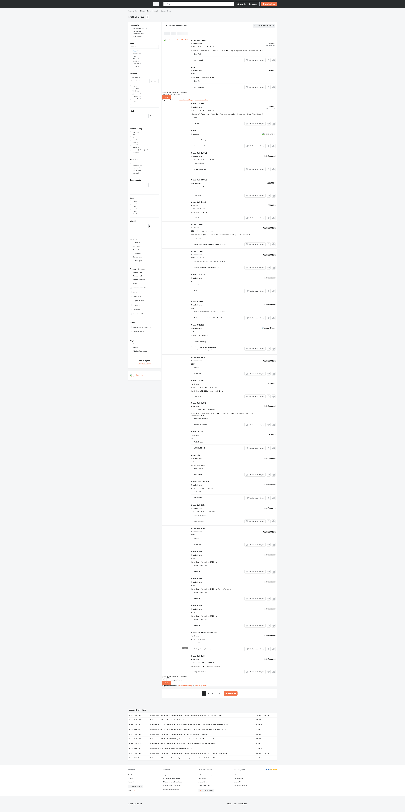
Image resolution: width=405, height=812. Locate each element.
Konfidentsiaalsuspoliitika (171, 778)
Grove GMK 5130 (135, 720)
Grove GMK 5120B (198, 202)
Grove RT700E (197, 251)
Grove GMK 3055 (135, 715)
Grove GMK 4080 (135, 734)
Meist (130, 775)
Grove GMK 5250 (135, 753)
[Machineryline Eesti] (139, 4)
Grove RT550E (197, 606)
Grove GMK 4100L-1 (199, 153)
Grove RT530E (197, 224)
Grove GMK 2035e (198, 40)
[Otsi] (165, 4)
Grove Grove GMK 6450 (200, 482)
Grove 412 (195, 131)
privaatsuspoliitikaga (186, 100)
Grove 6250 (195, 455)
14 (219, 694)
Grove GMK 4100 (198, 528)
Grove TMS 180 (197, 432)
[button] (269, 60)
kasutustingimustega (201, 100)
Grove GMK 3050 (198, 505)
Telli (166, 97)
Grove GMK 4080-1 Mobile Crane (204, 633)
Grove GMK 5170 (198, 275)
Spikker (130, 778)
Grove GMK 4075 (198, 357)
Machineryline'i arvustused (172, 785)
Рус (134, 790)
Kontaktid (131, 782)
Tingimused (167, 775)
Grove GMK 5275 (198, 381)
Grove (193, 67)
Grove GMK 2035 (198, 104)
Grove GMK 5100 (135, 739)
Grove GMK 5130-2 (198, 403)
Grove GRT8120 (197, 325)
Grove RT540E (197, 552)
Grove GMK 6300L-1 (199, 180)
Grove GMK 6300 (135, 748)
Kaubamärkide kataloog (171, 789)
